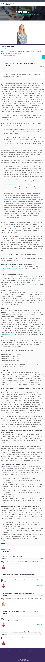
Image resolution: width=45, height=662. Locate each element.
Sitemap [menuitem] (19, 657)
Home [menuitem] (8, 650)
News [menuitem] (19, 652)
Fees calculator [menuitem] (10, 654)
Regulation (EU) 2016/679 (10, 184)
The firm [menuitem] (19, 650)
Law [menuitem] (7, 652)
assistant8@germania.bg (9, 55)
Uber (38, 222)
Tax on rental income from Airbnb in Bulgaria (31, 14)
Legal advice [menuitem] (30, 650)
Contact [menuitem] (19, 654)
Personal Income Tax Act (32, 278)
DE (42, 1)
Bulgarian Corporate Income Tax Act (12, 268)
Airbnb (14, 224)
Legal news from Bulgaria (18, 14)
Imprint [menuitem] (29, 654)
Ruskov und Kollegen (9, 14)
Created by (22, 659)
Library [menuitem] (29, 652)
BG (40, 1)
